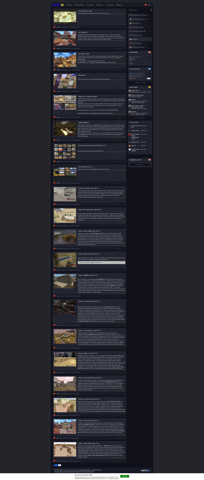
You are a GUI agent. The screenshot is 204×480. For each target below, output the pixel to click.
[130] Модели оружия (140, 27)
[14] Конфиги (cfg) (136, 35)
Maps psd (81, 75)
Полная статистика (140, 82)
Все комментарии (140, 118)
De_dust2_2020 (83, 54)
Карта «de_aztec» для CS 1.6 (88, 188)
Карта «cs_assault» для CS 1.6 (89, 301)
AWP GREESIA (83, 122)
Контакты (100, 5)
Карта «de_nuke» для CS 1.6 (88, 420)
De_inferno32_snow (85, 11)
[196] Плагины (135, 23)
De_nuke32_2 (83, 32)
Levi (58, 204)
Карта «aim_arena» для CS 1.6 (89, 254)
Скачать (119, 27)
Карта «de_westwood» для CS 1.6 (90, 378)
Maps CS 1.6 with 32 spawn (87, 96)
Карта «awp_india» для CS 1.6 (88, 443)
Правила (119, 5)
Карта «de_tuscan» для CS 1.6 (89, 399)
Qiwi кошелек (140, 164)
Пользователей (135, 77)
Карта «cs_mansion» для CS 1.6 (89, 330)
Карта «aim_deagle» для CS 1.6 (89, 231)
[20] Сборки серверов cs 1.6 (140, 19)
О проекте (91, 5)
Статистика (110, 5)
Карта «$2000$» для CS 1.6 (87, 275)
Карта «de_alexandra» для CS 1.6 (90, 210)
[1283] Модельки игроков (140, 31)
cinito (149, 78)
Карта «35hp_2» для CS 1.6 (87, 353)
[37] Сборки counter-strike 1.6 (139, 15)
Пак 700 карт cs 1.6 (85, 167)
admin (58, 27)
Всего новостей (137, 73)
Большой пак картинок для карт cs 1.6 (92, 145)
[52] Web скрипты (136, 43)
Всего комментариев (136, 75)
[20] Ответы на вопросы (138, 47)
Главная (69, 5)
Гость (149, 5)
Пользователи (80, 5)
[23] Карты (134, 39)
